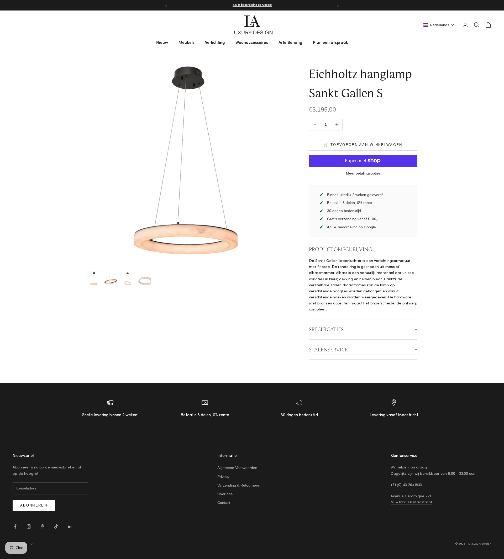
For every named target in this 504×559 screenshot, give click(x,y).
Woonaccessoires (251, 43)
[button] (439, 25)
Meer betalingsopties (363, 173)
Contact (223, 502)
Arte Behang (290, 43)
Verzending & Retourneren (239, 485)
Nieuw (162, 43)
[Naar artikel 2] (110, 279)
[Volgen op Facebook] (15, 526)
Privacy (223, 476)
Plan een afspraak (330, 43)
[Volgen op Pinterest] (42, 526)
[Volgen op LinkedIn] (69, 526)
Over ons (225, 494)
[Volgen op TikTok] (56, 526)
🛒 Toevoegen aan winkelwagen (363, 145)
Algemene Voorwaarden (237, 468)
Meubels (186, 43)
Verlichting (215, 43)
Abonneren (33, 505)
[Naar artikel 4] (144, 279)
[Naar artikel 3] (127, 279)
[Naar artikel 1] (94, 279)
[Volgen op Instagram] (29, 526)
